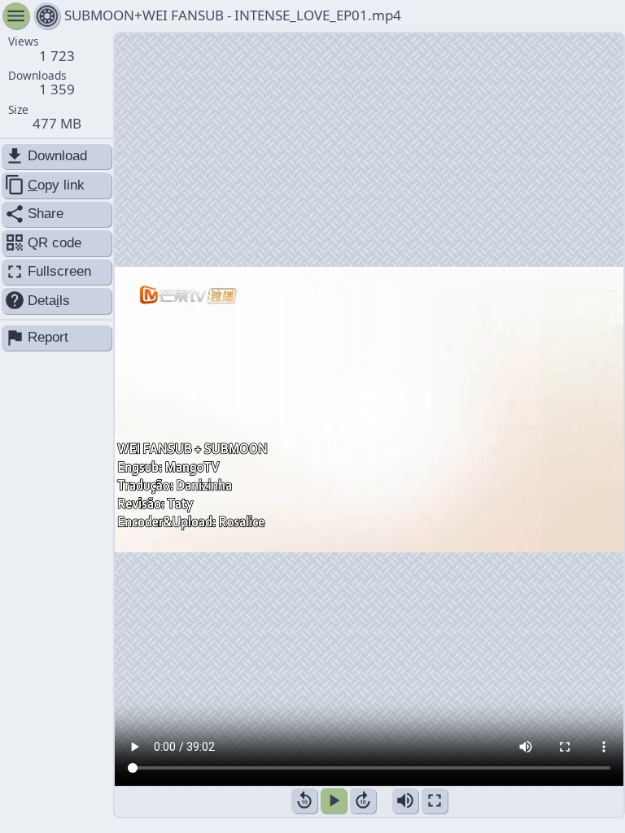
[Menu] (46, 15)
